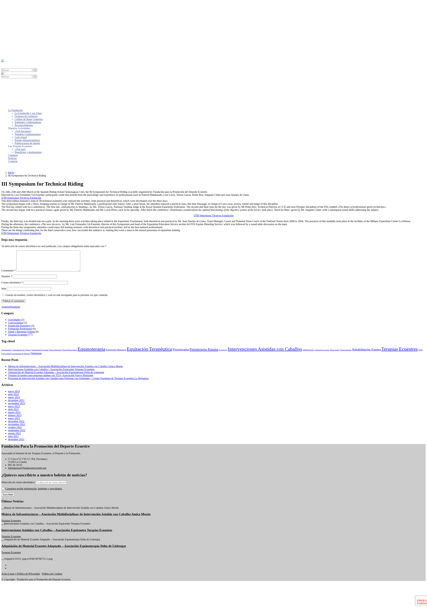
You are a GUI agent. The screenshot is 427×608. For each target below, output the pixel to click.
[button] (9, 63)
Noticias (12, 52)
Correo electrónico (12, 282)
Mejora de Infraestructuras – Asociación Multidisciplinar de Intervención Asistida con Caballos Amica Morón (65, 366)
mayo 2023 (14, 406)
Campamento (6, 350)
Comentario (8, 270)
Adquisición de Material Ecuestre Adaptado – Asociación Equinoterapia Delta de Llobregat (56, 372)
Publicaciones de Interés (27, 37)
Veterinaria (36, 353)
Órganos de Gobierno (26, 10)
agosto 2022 (14, 433)
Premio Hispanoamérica (27, 34)
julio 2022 (13, 436)
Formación (223, 350)
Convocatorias (15, 322)
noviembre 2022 (16, 424)
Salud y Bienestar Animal (21, 331)
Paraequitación (346, 350)
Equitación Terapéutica (149, 349)
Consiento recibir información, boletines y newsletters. (33, 488)
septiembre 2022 (16, 430)
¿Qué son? (20, 43)
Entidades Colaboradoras (28, 16)
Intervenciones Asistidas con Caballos (265, 349)
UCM (420, 350)
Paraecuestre (335, 350)
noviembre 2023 (16, 403)
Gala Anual (21, 31)
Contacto (13, 55)
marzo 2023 (14, 412)
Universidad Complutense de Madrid (15, 354)
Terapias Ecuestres (18, 334)
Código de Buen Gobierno (29, 13)
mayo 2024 (14, 391)
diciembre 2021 (16, 439)
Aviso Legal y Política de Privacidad (20, 573)
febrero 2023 (15, 415)
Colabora (13, 49)
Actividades (14, 319)
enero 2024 (14, 397)
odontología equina (321, 350)
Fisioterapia (181, 349)
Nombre (6, 276)
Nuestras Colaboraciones (28, 28)
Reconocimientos (24, 19)
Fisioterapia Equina (203, 349)
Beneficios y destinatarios (28, 46)
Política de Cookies (52, 573)
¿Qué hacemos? (23, 25)
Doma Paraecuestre (69, 350)
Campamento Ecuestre (40, 350)
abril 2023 (13, 409)
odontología (308, 350)
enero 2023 (14, 418)
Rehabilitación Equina (366, 349)
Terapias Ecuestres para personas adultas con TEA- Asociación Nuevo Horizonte (50, 375)
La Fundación (15, 4)
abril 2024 (13, 394)
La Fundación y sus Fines (28, 7)
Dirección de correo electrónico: (18, 482)
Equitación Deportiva (19, 325)
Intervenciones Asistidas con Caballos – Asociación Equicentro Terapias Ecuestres (51, 369)
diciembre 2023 (16, 400)
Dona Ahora (7, 166)
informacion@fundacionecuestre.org (27, 468)
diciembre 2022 (16, 421)
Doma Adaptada (55, 350)
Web (3, 288)
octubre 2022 (15, 427)
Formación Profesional (20, 328)
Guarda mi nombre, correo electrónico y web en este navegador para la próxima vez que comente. (56, 295)
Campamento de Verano (21, 350)
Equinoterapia (91, 349)
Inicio (11, 172)
